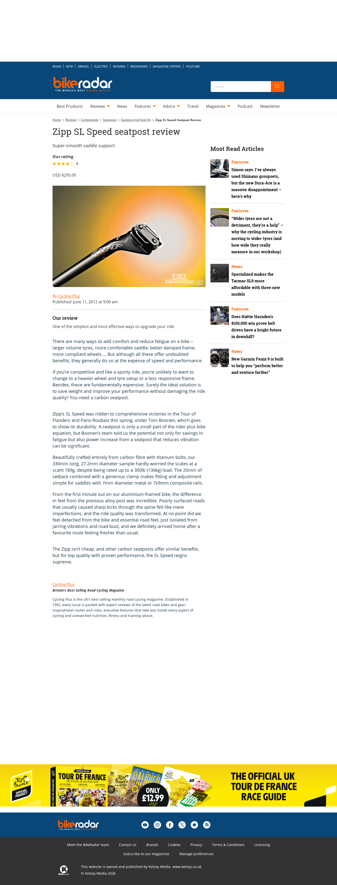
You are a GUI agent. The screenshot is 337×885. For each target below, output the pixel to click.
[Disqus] (133, 696)
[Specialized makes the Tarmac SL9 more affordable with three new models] (219, 273)
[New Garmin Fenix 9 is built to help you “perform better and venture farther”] (219, 358)
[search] (277, 86)
